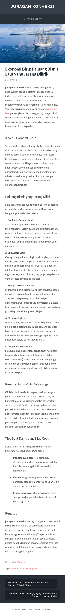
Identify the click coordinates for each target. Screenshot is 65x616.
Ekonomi (21, 562)
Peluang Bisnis (32, 568)
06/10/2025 (11, 80)
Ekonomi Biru (17, 568)
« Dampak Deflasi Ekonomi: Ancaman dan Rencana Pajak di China (28, 583)
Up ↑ (50, 609)
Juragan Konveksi (32, 6)
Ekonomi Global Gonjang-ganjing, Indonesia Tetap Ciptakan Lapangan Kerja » (33, 594)
